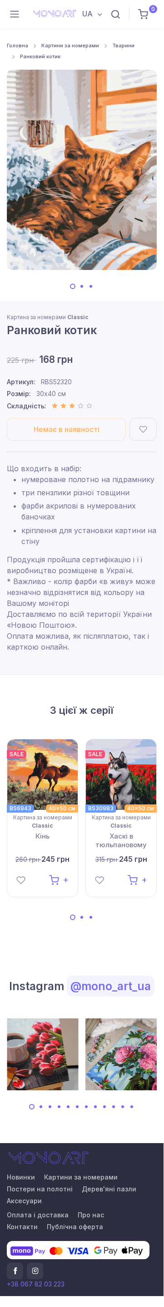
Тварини (123, 45)
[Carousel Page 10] (113, 1106)
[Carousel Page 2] (81, 286)
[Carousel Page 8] (95, 1106)
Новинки (21, 1177)
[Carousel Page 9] (104, 1106)
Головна (17, 45)
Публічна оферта (75, 1227)
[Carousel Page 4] (59, 1106)
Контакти (22, 1227)
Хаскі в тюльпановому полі (121, 841)
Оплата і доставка (38, 1215)
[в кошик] (59, 879)
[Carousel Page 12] (131, 1106)
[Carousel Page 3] (91, 286)
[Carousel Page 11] (122, 1106)
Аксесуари (24, 1201)
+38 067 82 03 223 (36, 1284)
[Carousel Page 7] (86, 1106)
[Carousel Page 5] (68, 1106)
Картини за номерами (70, 45)
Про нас (91, 1215)
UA (88, 13)
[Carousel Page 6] (77, 1106)
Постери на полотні (40, 1189)
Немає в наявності (66, 429)
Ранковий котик (40, 56)
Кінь (42, 836)
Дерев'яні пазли (109, 1189)
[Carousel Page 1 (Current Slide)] (72, 286)
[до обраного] (143, 429)
